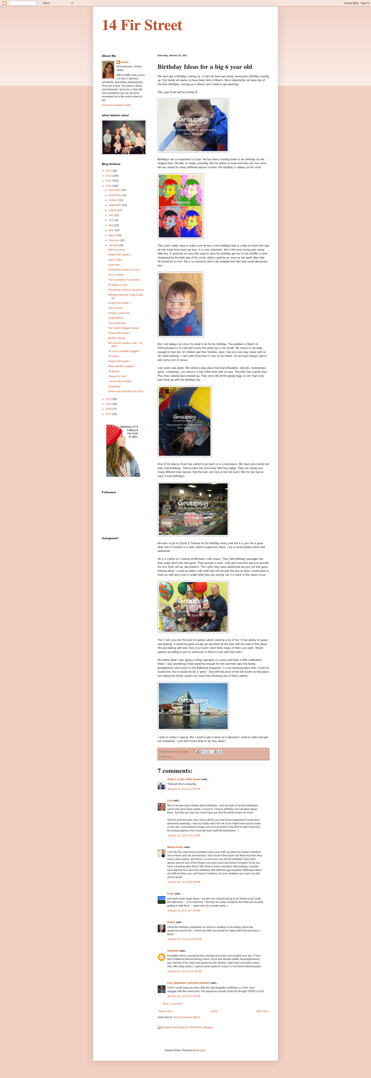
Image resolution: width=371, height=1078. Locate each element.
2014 (109, 170)
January (114, 245)
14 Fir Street (142, 24)
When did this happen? (121, 366)
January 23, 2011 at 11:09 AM (184, 971)
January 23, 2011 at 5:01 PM (183, 996)
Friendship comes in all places (126, 289)
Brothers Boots (116, 338)
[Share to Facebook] (216, 752)
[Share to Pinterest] (220, 752)
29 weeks (113, 356)
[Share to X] (212, 752)
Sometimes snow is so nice (124, 269)
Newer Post (165, 1011)
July (111, 215)
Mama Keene (175, 847)
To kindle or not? (118, 284)
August (113, 210)
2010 (109, 399)
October (114, 200)
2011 (109, 185)
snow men (114, 264)
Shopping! (114, 386)
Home (214, 1011)
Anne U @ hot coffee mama (184, 779)
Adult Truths (115, 259)
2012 (109, 180)
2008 (109, 408)
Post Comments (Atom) (186, 1017)
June (112, 220)
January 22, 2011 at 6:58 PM (183, 882)
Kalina (171, 922)
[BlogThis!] (207, 752)
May (111, 225)
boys (170, 757)
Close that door (117, 323)
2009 (109, 404)
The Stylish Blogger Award (123, 328)
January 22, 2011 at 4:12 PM (183, 835)
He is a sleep (115, 274)
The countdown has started (124, 279)
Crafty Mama (115, 317)
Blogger (201, 1050)
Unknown (173, 950)
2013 (109, 175)
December (115, 190)
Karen (124, 62)
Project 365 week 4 (119, 254)
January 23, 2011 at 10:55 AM (184, 939)
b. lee (170, 893)
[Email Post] (196, 751)
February (114, 240)
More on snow (116, 249)
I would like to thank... (120, 381)
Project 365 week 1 (119, 361)
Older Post (262, 1011)
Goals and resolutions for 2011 (126, 391)
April (112, 230)
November (115, 195)
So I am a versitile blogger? (124, 351)
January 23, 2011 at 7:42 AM (183, 910)
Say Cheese (115, 308)
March (113, 235)
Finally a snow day (119, 313)
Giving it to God (117, 376)
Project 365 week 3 (119, 302)
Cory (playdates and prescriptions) (188, 982)
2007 (109, 414)
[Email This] (203, 752)
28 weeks (113, 371)
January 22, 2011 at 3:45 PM (183, 788)
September (115, 205)
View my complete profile (116, 105)
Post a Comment (172, 1003)
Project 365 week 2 (119, 333)
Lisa (169, 800)
